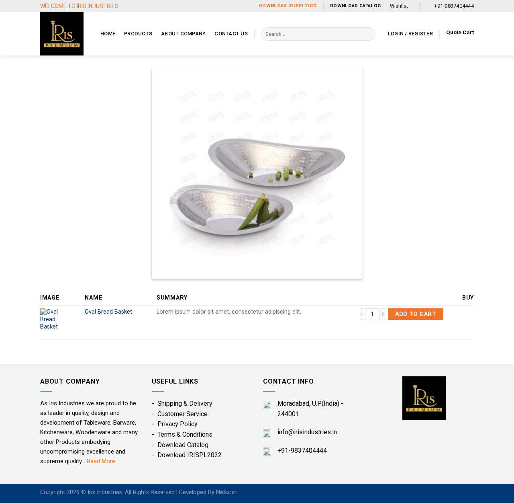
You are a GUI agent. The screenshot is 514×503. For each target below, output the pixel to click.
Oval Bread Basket (108, 311)
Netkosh (227, 492)
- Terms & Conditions (182, 434)
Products (138, 34)
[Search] (367, 34)
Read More (101, 461)
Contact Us (231, 34)
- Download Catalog (180, 445)
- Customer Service (180, 414)
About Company (183, 34)
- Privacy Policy (175, 424)
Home (107, 34)
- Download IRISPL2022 (187, 455)
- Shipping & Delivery (182, 403)
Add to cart (415, 314)
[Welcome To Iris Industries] (64, 33)
